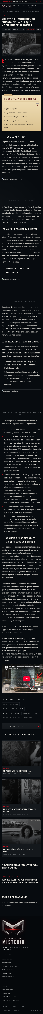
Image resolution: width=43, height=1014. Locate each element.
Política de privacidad (11, 1000)
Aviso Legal (6, 993)
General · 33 (6, 973)
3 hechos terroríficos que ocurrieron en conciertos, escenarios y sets (20, 1)
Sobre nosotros (8, 989)
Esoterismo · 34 (7, 969)
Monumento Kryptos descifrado (16, 117)
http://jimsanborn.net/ (14, 633)
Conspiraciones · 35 (9, 966)
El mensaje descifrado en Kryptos (18, 121)
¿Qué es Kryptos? (11, 109)
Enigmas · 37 (6, 962)
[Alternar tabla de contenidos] (36, 105)
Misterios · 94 (7, 959)
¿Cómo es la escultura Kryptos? (17, 113)
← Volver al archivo (32, 6)
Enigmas (10, 11)
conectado (23, 902)
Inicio (4, 11)
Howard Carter (19, 493)
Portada (5, 986)
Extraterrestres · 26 (9, 977)
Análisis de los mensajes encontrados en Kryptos (19, 126)
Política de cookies (9, 997)
